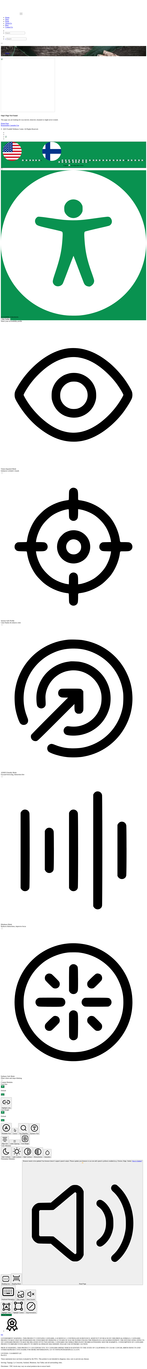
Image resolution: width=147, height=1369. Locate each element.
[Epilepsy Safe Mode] (2, 1080)
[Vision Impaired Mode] (2, 473)
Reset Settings (6, 1315)
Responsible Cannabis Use (10, 125)
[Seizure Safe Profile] (2, 625)
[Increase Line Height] (2, 1112)
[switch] (2, 473)
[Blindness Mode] (2, 928)
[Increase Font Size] (2, 1086)
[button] (2, 169)
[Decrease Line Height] (2, 1120)
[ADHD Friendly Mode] (2, 777)
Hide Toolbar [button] (5, 319)
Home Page (5, 123)
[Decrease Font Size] (2, 1094)
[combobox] (73, 154)
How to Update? (137, 1161)
